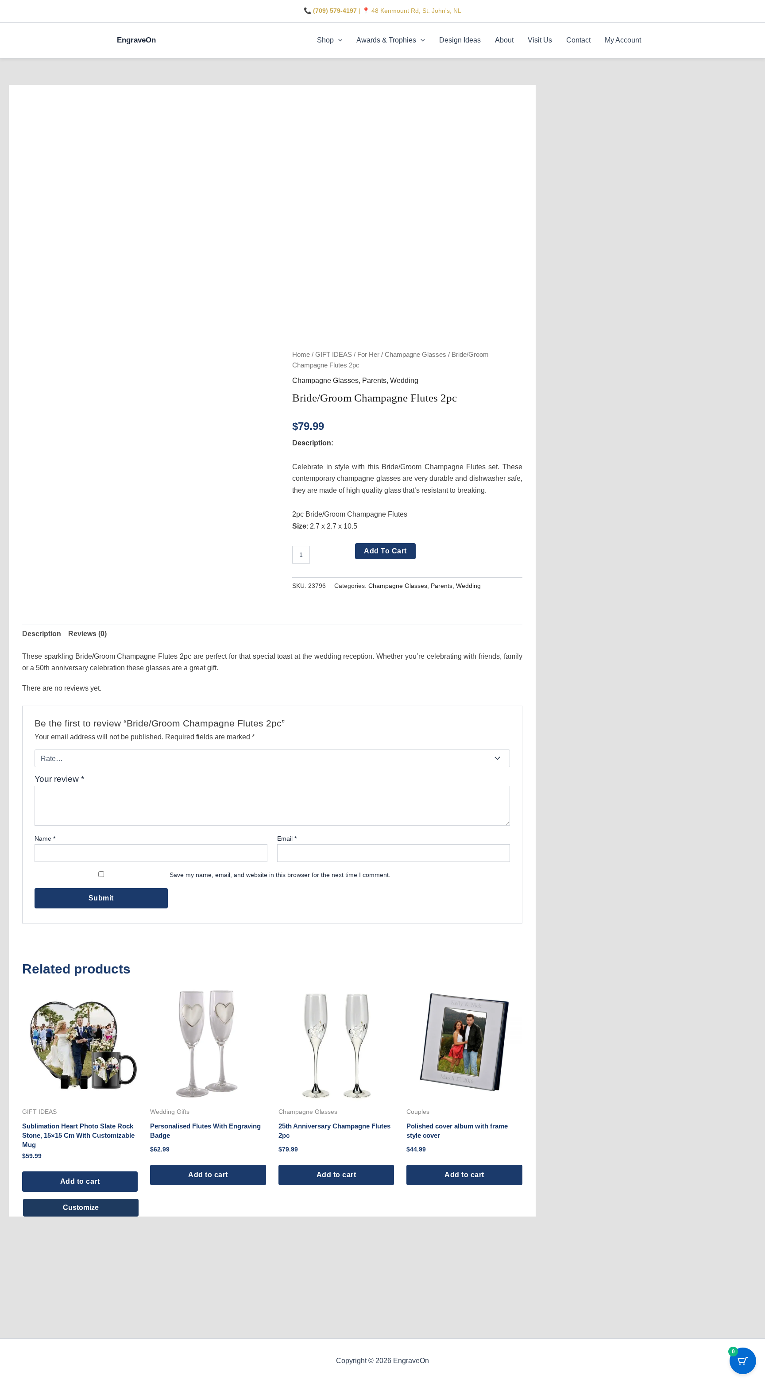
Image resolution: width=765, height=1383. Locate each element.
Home (301, 354)
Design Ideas (460, 40)
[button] (338, 40)
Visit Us (540, 40)
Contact (578, 40)
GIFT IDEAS (333, 354)
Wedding (404, 380)
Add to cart (385, 551)
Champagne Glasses (415, 354)
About (504, 40)
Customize (81, 1207)
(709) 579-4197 (335, 10)
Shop (325, 40)
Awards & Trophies (386, 40)
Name (45, 838)
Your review (59, 779)
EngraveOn (136, 40)
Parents (374, 380)
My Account (623, 40)
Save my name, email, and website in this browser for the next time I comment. (280, 874)
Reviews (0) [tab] (87, 633)
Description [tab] (41, 633)
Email (287, 838)
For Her (368, 354)
